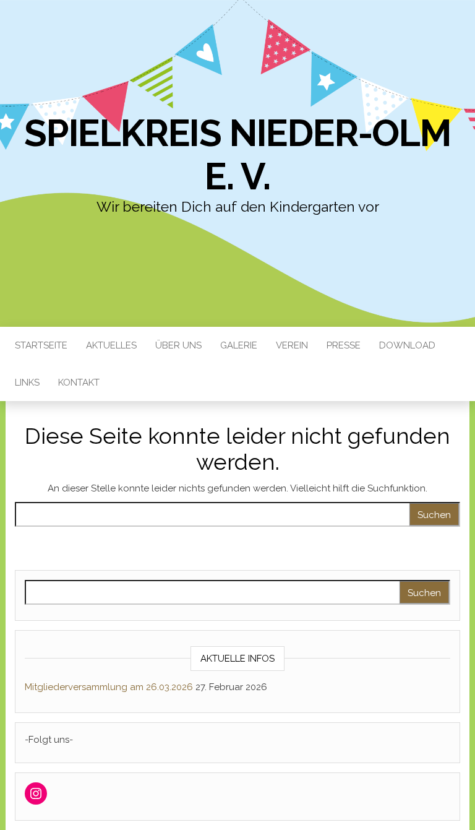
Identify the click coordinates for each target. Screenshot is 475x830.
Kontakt (79, 382)
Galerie (238, 345)
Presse (344, 345)
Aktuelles (111, 345)
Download (407, 345)
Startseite (41, 345)
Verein (292, 345)
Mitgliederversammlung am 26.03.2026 (109, 687)
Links (27, 382)
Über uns (178, 345)
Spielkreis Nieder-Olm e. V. (237, 154)
